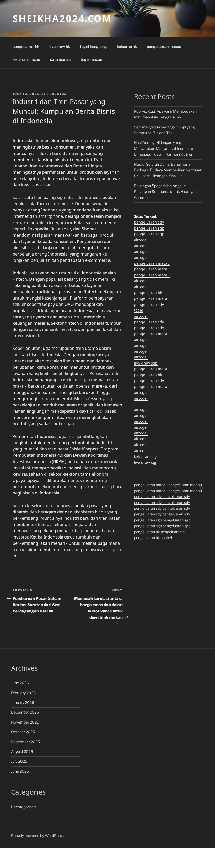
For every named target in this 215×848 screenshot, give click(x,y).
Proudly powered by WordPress (37, 835)
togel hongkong (93, 46)
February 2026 (23, 693)
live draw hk (59, 46)
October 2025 (23, 732)
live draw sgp (146, 363)
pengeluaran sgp (149, 228)
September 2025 (25, 742)
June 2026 (20, 683)
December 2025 (25, 712)
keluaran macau (26, 59)
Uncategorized (23, 806)
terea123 (57, 94)
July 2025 (19, 761)
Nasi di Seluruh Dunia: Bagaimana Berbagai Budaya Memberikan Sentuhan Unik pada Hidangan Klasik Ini (168, 170)
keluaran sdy (145, 456)
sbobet (166, 537)
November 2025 (25, 722)
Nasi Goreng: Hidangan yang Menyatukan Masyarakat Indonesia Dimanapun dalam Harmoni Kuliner (163, 148)
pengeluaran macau (164, 46)
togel (138, 310)
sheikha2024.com (62, 18)
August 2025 (22, 751)
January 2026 (22, 702)
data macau (60, 59)
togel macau (91, 59)
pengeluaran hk (26, 46)
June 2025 (20, 771)
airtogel (141, 239)
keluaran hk (127, 46)
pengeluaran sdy (149, 222)
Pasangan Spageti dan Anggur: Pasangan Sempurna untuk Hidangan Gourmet (165, 191)
